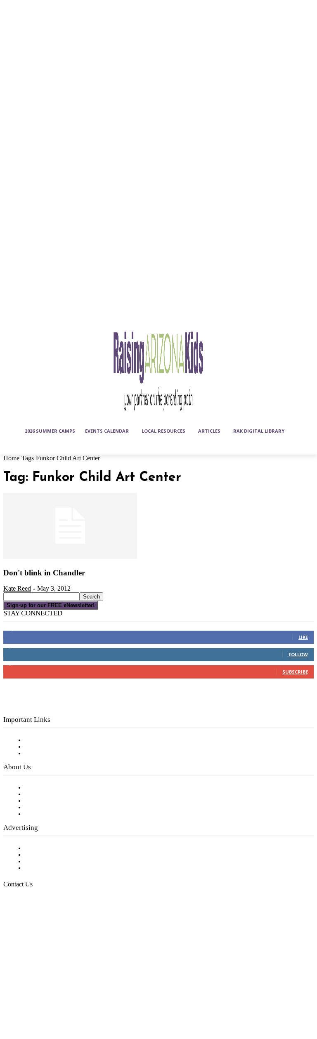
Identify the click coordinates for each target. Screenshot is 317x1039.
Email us (33, 926)
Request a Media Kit (56, 855)
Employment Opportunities (66, 801)
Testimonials (43, 848)
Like (303, 637)
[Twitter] (32, 1002)
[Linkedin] (52, 982)
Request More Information (65, 868)
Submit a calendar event (61, 814)
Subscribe (295, 672)
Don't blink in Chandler (44, 572)
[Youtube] (52, 1002)
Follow (298, 654)
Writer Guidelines (50, 807)
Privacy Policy (45, 753)
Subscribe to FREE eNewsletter (72, 740)
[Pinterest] (11, 1002)
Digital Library (47, 747)
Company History (51, 794)
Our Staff (39, 788)
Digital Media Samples (59, 861)
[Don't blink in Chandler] (70, 557)
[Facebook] (11, 982)
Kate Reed (17, 588)
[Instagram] (32, 982)
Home (11, 458)
